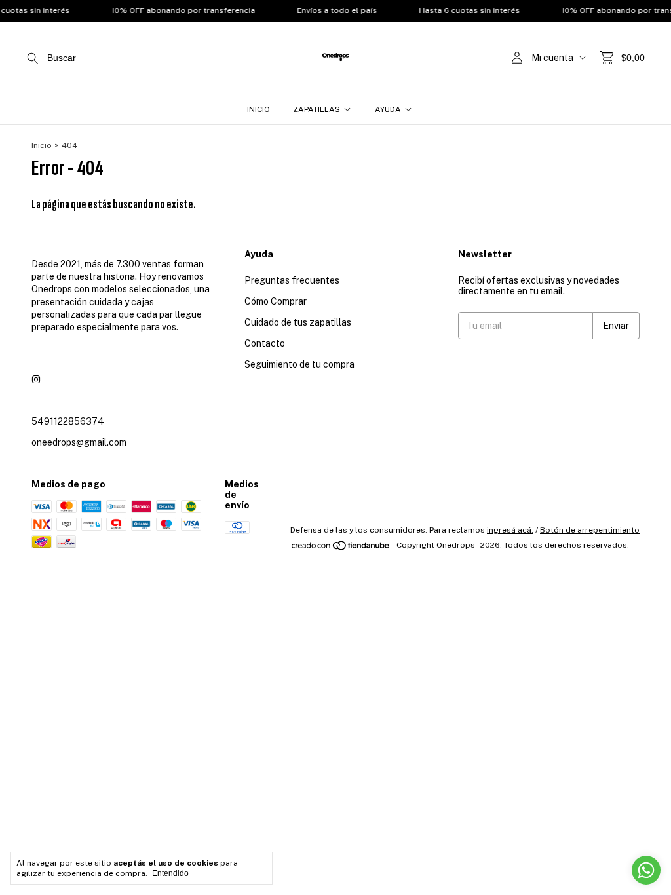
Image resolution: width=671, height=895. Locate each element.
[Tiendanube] (341, 548)
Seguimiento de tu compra (299, 364)
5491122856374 (67, 421)
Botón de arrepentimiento (590, 530)
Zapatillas (316, 109)
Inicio (258, 109)
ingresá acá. (510, 530)
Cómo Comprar (275, 301)
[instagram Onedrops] (36, 379)
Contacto (264, 343)
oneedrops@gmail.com (78, 442)
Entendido (170, 873)
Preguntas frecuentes (291, 280)
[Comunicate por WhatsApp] (646, 870)
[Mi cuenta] (517, 58)
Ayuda (388, 109)
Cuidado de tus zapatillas (297, 322)
